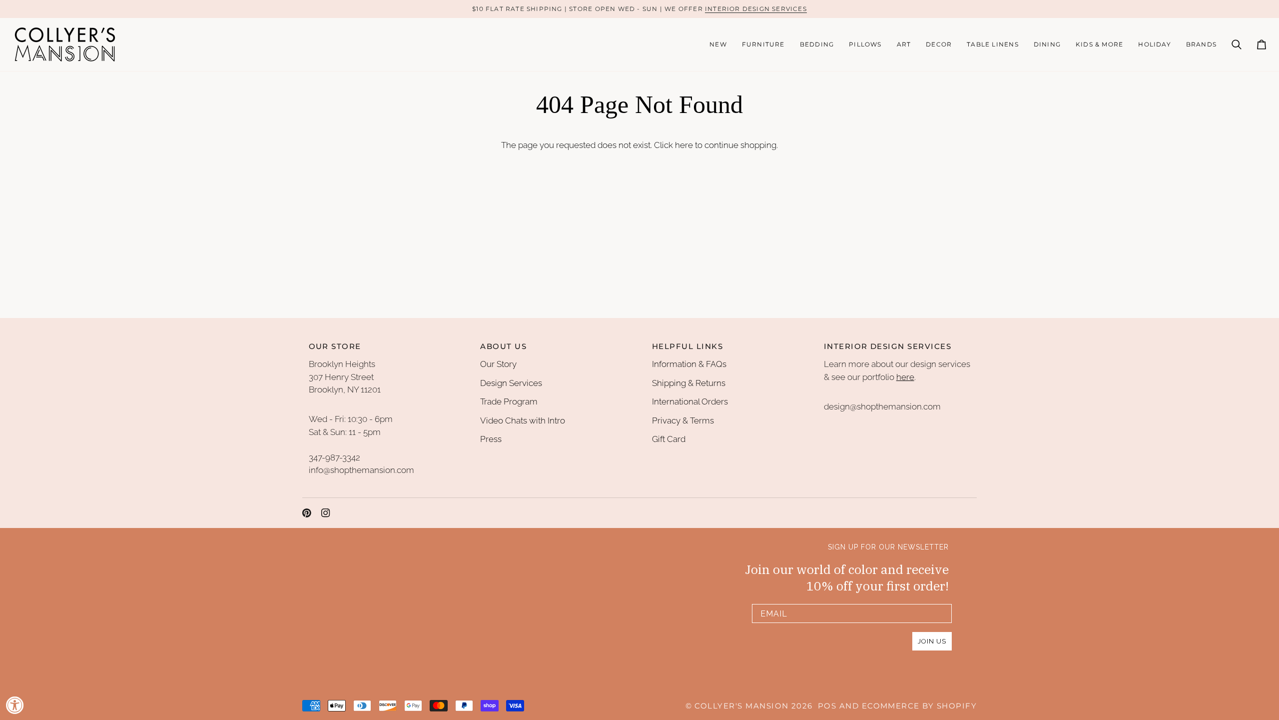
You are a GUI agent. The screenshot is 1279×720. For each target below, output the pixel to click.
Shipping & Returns (688, 383)
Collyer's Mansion (741, 706)
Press (491, 439)
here (684, 145)
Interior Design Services (756, 8)
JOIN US (932, 641)
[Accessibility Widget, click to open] (15, 705)
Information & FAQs (689, 364)
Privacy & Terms (683, 421)
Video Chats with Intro (522, 421)
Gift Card (668, 439)
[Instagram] (325, 513)
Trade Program (509, 401)
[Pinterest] (306, 513)
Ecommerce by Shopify (919, 706)
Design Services (511, 383)
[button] (763, 44)
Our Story (498, 364)
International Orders (690, 401)
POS (827, 706)
